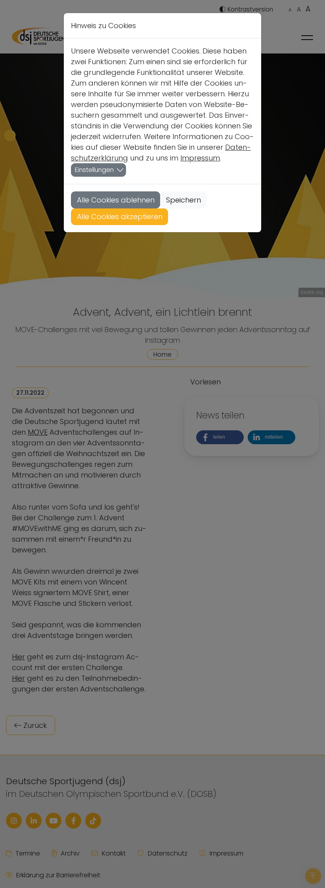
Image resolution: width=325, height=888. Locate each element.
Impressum (200, 158)
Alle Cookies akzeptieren (119, 217)
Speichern (183, 200)
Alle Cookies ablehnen (116, 200)
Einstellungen (94, 169)
